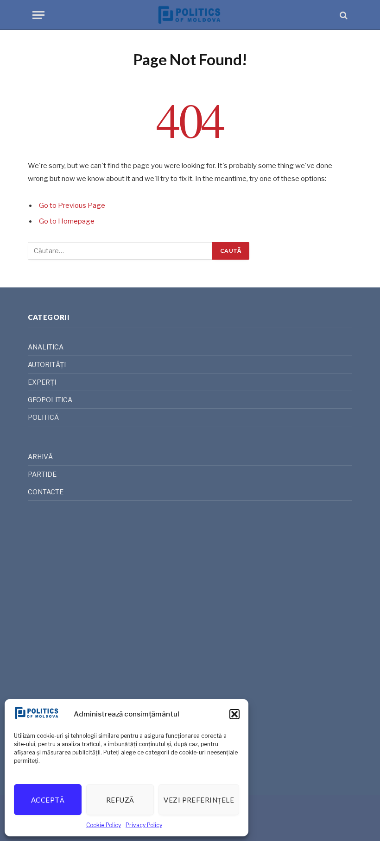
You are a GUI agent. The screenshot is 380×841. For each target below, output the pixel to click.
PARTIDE (42, 474)
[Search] (343, 15)
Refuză (120, 800)
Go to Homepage (67, 221)
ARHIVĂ (40, 457)
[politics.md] (190, 15)
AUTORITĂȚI (47, 364)
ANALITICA (45, 347)
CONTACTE (45, 492)
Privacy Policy (144, 825)
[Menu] (38, 15)
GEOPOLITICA (50, 400)
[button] (234, 714)
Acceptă (47, 800)
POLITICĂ (43, 417)
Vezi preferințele (199, 800)
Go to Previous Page (72, 205)
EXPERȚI (42, 382)
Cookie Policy (103, 825)
